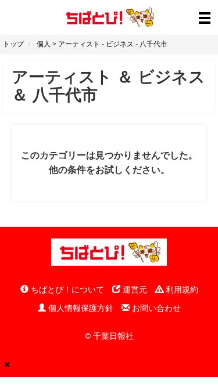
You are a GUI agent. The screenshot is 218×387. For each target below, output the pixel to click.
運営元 (133, 289)
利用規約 (180, 289)
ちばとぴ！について (66, 289)
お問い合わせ (155, 308)
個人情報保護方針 (79, 308)
